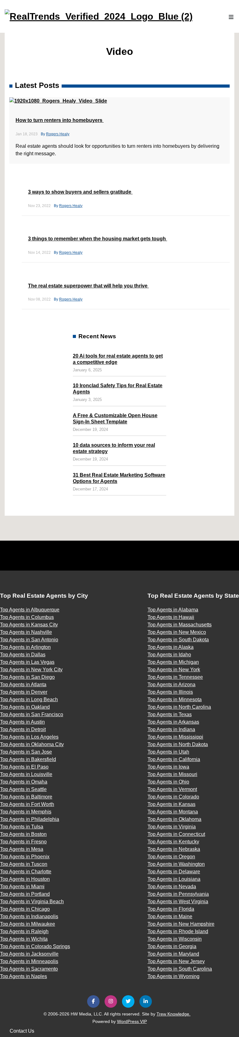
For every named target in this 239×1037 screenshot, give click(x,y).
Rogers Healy (57, 134)
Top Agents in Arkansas (173, 722)
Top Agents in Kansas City (29, 624)
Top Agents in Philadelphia (29, 819)
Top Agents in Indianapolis (29, 916)
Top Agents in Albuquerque (29, 609)
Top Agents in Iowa (168, 766)
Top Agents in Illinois (170, 692)
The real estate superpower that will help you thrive (88, 285)
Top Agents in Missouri (172, 774)
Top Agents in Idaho (169, 654)
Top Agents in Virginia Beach (32, 901)
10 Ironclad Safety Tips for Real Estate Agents (117, 388)
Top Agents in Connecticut (176, 834)
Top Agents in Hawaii (171, 617)
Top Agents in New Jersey (176, 961)
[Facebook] (93, 1001)
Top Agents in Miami (22, 886)
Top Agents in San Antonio (29, 639)
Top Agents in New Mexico (177, 632)
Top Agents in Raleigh (24, 931)
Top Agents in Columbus (27, 617)
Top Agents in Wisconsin (175, 939)
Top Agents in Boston (23, 834)
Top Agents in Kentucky (173, 841)
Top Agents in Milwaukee (27, 924)
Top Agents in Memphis (25, 811)
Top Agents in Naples (23, 976)
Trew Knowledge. (173, 1013)
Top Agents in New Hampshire (181, 924)
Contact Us (22, 1031)
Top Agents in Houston (25, 879)
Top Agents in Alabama (173, 609)
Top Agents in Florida (171, 909)
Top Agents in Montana (173, 811)
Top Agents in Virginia (172, 826)
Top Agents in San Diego (27, 677)
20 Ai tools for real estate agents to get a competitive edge (118, 359)
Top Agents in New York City (31, 669)
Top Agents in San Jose (26, 752)
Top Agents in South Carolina (180, 969)
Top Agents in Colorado (173, 796)
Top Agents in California (174, 759)
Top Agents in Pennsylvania (178, 894)
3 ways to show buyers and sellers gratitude (80, 192)
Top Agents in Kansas (171, 804)
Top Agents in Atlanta (23, 684)
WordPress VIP (132, 1021)
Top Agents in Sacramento (29, 969)
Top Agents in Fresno (23, 841)
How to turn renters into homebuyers (60, 120)
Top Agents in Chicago (25, 909)
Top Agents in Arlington (25, 647)
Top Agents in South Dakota (178, 639)
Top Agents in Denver (23, 692)
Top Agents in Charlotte (25, 871)
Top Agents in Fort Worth (27, 804)
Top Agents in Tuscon (23, 864)
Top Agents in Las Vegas (27, 662)
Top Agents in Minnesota (175, 699)
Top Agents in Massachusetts (180, 624)
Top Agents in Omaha (23, 781)
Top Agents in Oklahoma (174, 819)
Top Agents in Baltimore (26, 796)
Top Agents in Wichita (24, 939)
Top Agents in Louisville (26, 774)
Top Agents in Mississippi (175, 737)
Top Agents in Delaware (174, 871)
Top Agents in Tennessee (175, 677)
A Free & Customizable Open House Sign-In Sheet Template (115, 418)
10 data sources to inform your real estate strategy (114, 448)
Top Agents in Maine (170, 916)
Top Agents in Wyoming (173, 976)
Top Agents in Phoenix (24, 856)
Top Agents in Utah (168, 752)
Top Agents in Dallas (22, 654)
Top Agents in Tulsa (21, 826)
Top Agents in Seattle (23, 789)
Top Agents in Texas (170, 714)
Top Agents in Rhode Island (178, 931)
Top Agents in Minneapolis (29, 961)
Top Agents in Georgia (172, 946)
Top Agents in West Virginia (178, 901)
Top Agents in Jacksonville (29, 954)
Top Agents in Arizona (171, 684)
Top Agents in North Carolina (179, 707)
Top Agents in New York (174, 669)
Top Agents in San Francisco (31, 714)
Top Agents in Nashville (26, 632)
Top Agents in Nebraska (174, 849)
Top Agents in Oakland (25, 707)
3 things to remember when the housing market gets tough (97, 238)
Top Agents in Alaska (171, 647)
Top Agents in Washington (176, 864)
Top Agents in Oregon (171, 856)
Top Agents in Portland (25, 894)
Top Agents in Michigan (173, 662)
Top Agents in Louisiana (174, 879)
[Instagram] (110, 1001)
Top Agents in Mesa (21, 849)
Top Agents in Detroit (23, 729)
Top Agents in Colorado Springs (35, 946)
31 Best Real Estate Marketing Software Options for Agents (119, 478)
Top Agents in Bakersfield (28, 759)
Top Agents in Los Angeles (29, 737)
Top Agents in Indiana (171, 729)
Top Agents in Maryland (173, 954)
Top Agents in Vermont (172, 789)
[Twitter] (128, 1001)
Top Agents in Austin (22, 722)
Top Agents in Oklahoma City (32, 744)
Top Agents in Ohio (168, 781)
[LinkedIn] (145, 1001)
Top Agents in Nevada (172, 886)
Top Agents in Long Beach (29, 699)
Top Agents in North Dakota (178, 744)
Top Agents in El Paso (24, 766)
